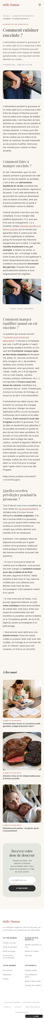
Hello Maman (11, 5)
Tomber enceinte (9, 943)
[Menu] (39, 4)
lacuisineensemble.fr (28, 509)
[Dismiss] (41, 1016)
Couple (5, 979)
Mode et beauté (9, 951)
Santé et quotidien (10, 947)
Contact (18, 1007)
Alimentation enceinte (22, 16)
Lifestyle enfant (31, 970)
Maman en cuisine (32, 951)
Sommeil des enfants (33, 985)
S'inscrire (22, 888)
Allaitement (7, 975)
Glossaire (28, 955)
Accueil (6, 16)
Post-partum (7, 970)
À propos (7, 1007)
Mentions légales (33, 1007)
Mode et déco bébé (33, 981)
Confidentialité (22, 1012)
